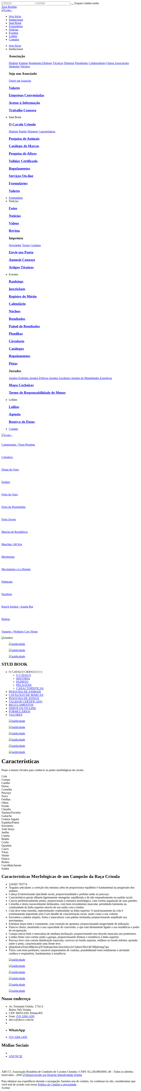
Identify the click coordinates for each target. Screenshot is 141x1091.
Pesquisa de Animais (24, 139)
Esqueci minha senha (87, 3)
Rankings (16, 281)
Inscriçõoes (17, 289)
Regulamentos (19, 168)
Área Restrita (9, 6)
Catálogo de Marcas (24, 146)
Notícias (13, 29)
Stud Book (15, 23)
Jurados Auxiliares (60, 378)
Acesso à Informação (24, 103)
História (13, 63)
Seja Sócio (15, 16)
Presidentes (81, 63)
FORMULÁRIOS (19, 711)
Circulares (16, 341)
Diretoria (69, 63)
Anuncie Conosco (22, 260)
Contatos (14, 39)
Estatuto (23, 63)
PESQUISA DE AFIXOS (24, 698)
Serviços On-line (21, 176)
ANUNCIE (15, 1056)
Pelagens (33, 131)
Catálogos (16, 349)
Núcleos (25, 66)
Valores (14, 88)
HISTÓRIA (23, 678)
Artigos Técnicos (21, 267)
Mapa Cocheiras (21, 385)
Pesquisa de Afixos (23, 153)
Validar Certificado (23, 161)
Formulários (16, 26)
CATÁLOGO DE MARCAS (26, 694)
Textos (26, 245)
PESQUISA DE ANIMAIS (25, 691)
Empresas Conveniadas (26, 95)
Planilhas (16, 334)
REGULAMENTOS (21, 704)
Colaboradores (97, 63)
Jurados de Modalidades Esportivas (91, 378)
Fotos (13, 208)
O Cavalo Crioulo (22, 124)
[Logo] (6, 435)
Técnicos (58, 63)
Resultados (17, 319)
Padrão (23, 131)
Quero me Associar (20, 80)
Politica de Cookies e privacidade (57, 1084)
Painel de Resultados (24, 326)
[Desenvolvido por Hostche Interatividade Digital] (52, 1075)
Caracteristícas (47, 131)
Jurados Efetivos (39, 378)
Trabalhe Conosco (22, 110)
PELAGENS (24, 685)
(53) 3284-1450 (25, 1016)
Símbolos (14, 66)
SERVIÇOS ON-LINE (22, 708)
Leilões (13, 36)
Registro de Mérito (23, 296)
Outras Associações (117, 63)
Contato (13, 428)
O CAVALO (23, 675)
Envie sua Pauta (21, 252)
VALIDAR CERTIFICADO (25, 701)
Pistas (13, 363)
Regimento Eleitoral (40, 63)
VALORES (15, 714)
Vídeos (14, 223)
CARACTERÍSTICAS (30, 688)
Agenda (15, 414)
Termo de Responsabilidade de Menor (37, 393)
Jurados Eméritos (19, 378)
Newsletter (15, 245)
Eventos (13, 32)
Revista (14, 231)
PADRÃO (22, 681)
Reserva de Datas (22, 422)
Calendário (17, 304)
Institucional (16, 19)
